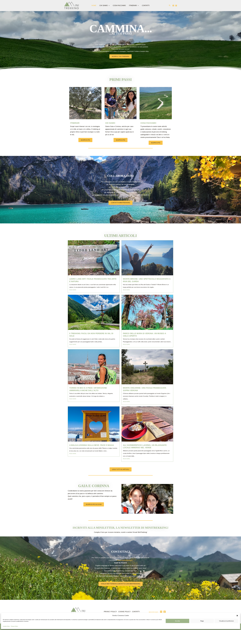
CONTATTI (145, 5)
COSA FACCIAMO (119, 5)
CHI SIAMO (103, 5)
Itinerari (74, 123)
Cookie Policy (6, 626)
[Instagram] (176, 5)
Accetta (177, 621)
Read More (72, 290)
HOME (94, 5)
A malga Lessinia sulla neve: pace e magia (91, 445)
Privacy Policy (14, 626)
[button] (237, 616)
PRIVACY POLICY (110, 612)
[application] (109, 5)
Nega (202, 621)
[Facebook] (173, 5)
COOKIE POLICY (124, 612)
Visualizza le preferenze (226, 621)
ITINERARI (133, 5)
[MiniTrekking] (71, 5)
